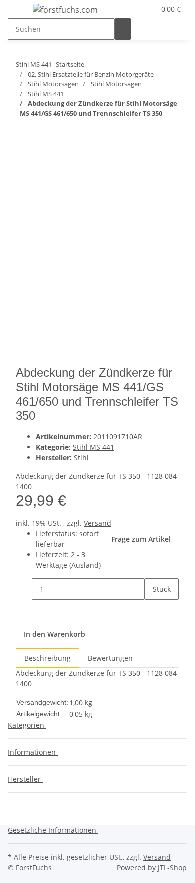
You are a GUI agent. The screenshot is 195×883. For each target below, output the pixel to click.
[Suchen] (123, 29)
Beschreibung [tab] (47, 658)
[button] (136, 9)
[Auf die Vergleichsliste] (24, 192)
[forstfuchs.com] (65, 9)
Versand (98, 523)
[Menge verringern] (24, 589)
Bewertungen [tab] (110, 658)
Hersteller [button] (25, 779)
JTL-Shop (172, 867)
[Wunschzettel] (148, 9)
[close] (24, 170)
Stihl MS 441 (93, 447)
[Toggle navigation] (20, 11)
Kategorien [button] (27, 725)
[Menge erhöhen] (153, 610)
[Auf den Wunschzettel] (42, 192)
